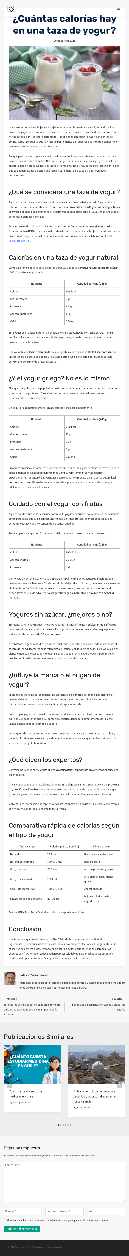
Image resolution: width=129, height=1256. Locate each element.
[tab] (58, 1125)
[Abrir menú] (118, 8)
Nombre (10, 1211)
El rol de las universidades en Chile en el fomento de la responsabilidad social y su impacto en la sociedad (32, 1007)
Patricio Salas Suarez (34, 975)
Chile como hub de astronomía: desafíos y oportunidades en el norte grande (94, 1096)
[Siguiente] (119, 1084)
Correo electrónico (58, 1211)
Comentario (13, 1164)
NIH (79, 644)
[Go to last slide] (9, 1084)
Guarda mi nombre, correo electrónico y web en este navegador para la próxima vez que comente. (58, 1220)
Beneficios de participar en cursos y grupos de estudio (98, 1004)
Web (91, 1211)
